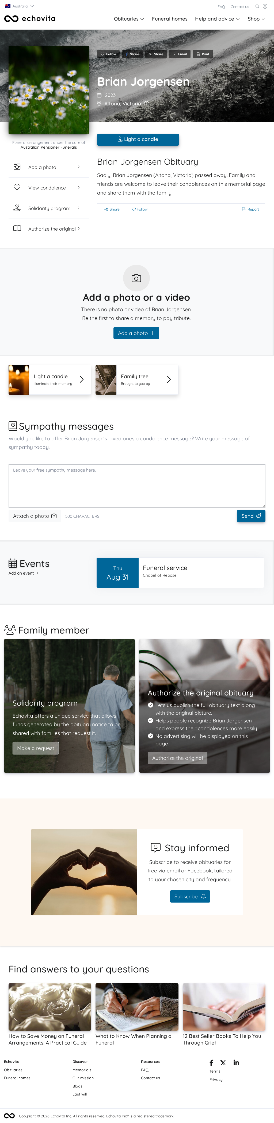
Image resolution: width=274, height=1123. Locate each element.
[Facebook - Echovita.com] (212, 1063)
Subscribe (186, 896)
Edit (261, 52)
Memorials (82, 1069)
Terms (215, 1071)
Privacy (216, 1079)
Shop (254, 18)
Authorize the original (177, 758)
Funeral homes (170, 18)
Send (248, 516)
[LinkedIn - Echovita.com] (236, 1063)
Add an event (21, 573)
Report (253, 209)
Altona (112, 103)
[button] (20, 6)
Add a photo (133, 333)
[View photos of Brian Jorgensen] (49, 90)
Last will (80, 1094)
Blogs (77, 1086)
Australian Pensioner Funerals (49, 147)
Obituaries (126, 18)
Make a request (35, 748)
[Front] (29, 18)
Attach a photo (31, 516)
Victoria (132, 103)
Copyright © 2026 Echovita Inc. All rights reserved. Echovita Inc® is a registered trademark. (96, 1116)
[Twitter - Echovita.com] (223, 1063)
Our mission (83, 1077)
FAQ (221, 6)
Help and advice (214, 18)
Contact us (240, 6)
